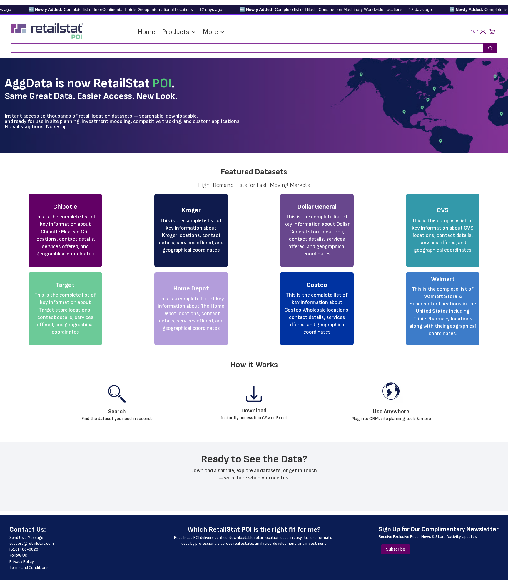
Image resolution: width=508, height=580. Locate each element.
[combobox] (244, 48)
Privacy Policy (21, 561)
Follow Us (18, 555)
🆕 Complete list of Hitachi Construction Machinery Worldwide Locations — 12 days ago (324, 9)
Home (146, 32)
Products (175, 32)
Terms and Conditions (29, 567)
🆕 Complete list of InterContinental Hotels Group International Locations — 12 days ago (113, 9)
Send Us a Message (26, 537)
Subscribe (395, 549)
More (210, 32)
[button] (477, 31)
